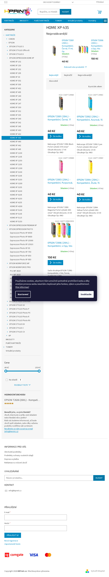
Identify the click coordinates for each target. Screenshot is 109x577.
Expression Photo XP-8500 (21, 233)
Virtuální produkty (13, 350)
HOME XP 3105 (16, 175)
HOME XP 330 (15, 107)
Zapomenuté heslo (12, 544)
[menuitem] (9, 20)
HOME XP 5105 (16, 213)
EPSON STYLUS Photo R (19, 316)
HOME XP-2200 (16, 168)
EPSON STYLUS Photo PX (19, 312)
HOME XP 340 (15, 118)
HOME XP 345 (15, 126)
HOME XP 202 (15, 69)
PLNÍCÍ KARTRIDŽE (13, 343)
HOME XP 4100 (16, 191)
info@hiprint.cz (15, 490)
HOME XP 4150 (16, 198)
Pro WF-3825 (15, 274)
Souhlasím (86, 294)
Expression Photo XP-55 (20, 248)
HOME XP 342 (15, 122)
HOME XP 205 (15, 73)
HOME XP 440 (15, 141)
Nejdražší (68, 75)
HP (10, 335)
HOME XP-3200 (16, 183)
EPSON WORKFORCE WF (19, 263)
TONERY (9, 347)
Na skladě (15, 379)
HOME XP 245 (15, 99)
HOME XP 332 (15, 111)
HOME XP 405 (15, 92)
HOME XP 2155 (16, 164)
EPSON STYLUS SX (17, 305)
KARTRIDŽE (10, 35)
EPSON (11, 42)
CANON (12, 39)
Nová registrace (11, 541)
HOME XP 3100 (16, 172)
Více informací (22, 287)
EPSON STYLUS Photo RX (19, 320)
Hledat (65, 12)
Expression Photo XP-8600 (21, 236)
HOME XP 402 (15, 88)
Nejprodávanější (85, 75)
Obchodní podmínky (51, 2)
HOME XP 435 (15, 137)
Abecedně (53, 81)
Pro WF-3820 (15, 271)
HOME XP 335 (15, 115)
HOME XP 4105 (16, 194)
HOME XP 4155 (16, 202)
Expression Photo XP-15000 (21, 240)
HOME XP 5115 (16, 217)
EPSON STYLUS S (16, 46)
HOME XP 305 (15, 84)
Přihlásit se (13, 535)
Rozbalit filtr (21, 385)
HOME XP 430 (15, 130)
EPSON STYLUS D (16, 54)
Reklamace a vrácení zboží (15, 462)
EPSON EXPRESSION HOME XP (21, 58)
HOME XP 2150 (16, 160)
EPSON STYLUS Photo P (19, 309)
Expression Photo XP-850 (20, 255)
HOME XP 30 (15, 77)
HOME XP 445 (15, 149)
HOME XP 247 (15, 103)
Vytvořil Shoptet (98, 571)
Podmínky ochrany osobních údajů (18, 455)
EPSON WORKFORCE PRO (20, 267)
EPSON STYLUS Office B (19, 50)
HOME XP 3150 (16, 179)
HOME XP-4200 (16, 206)
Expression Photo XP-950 (20, 259)
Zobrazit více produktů (74, 67)
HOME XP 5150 (16, 221)
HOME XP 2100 (16, 153)
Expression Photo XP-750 (20, 252)
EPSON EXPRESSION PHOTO (21, 229)
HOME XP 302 (15, 80)
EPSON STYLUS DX (17, 324)
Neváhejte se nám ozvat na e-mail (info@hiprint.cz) (18, 430)
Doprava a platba (11, 459)
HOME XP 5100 (16, 210)
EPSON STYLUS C (16, 328)
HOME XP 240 (15, 96)
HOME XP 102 (15, 61)
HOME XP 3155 (16, 187)
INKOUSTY (10, 339)
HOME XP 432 (15, 134)
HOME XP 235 (15, 65)
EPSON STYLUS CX (17, 331)
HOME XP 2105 (16, 156)
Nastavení (23, 294)
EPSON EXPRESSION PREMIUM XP (23, 225)
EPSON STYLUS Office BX (19, 301)
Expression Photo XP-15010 (21, 244)
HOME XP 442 (15, 145)
